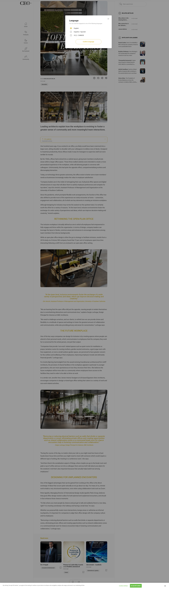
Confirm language (88, 42)
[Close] (165, 586)
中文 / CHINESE (79, 35)
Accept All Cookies (136, 585)
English (76, 28)
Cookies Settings (123, 585)
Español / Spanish (80, 32)
